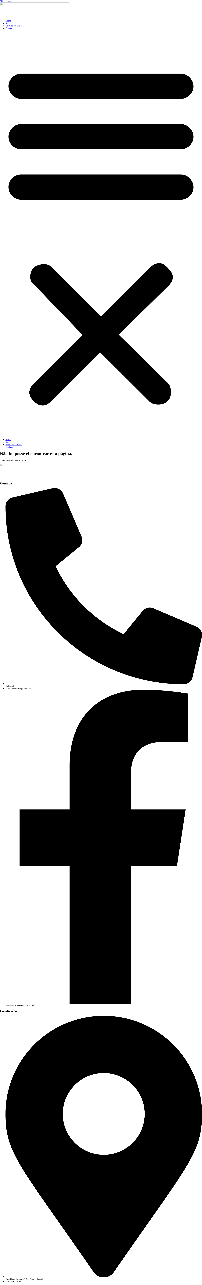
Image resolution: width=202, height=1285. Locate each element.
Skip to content (6, 1)
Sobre (8, 23)
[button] (101, 234)
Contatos (9, 28)
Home (8, 21)
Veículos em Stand (13, 26)
